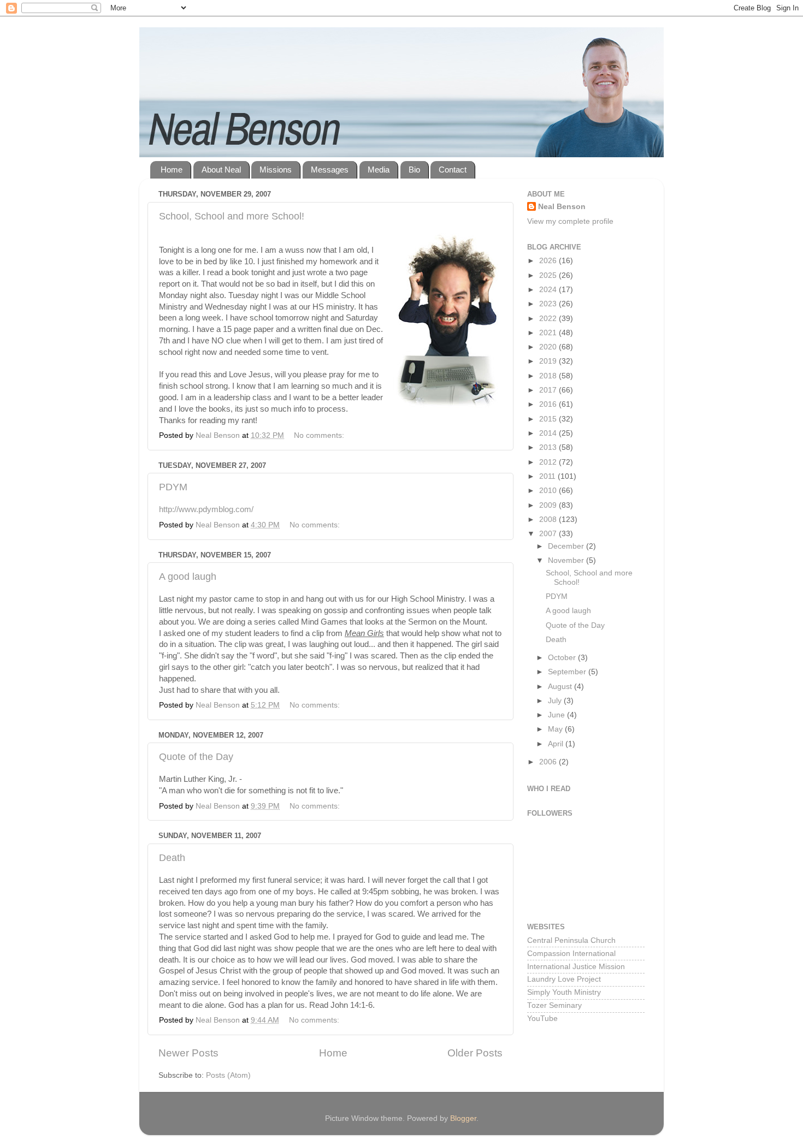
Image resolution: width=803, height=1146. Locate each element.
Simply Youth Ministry (564, 992)
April (556, 744)
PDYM (173, 487)
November (567, 560)
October (563, 658)
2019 (549, 361)
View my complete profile (570, 221)
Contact (453, 169)
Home (171, 169)
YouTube (542, 1018)
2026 (549, 261)
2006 (549, 762)
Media (378, 169)
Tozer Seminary (554, 1005)
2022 (549, 318)
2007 (549, 534)
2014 (549, 433)
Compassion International (571, 953)
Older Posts (475, 1053)
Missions (275, 169)
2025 (549, 275)
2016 (549, 404)
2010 (549, 490)
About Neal (221, 169)
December (567, 546)
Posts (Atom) (228, 1075)
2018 (549, 376)
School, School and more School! (231, 216)
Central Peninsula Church (571, 940)
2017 (549, 390)
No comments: (320, 435)
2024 (549, 290)
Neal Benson (562, 207)
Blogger (463, 1118)
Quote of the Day (196, 756)
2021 (549, 333)
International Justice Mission (576, 967)
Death (172, 857)
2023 (549, 304)
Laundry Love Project (564, 979)
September (568, 672)
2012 (549, 462)
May (556, 729)
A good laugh (187, 576)
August (561, 686)
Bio (414, 169)
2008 (549, 519)
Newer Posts (188, 1053)
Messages (330, 169)
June (557, 715)
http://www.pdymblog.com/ (206, 509)
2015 (549, 419)
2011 (548, 476)
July (556, 701)
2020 (549, 347)
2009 (549, 505)
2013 (549, 447)
